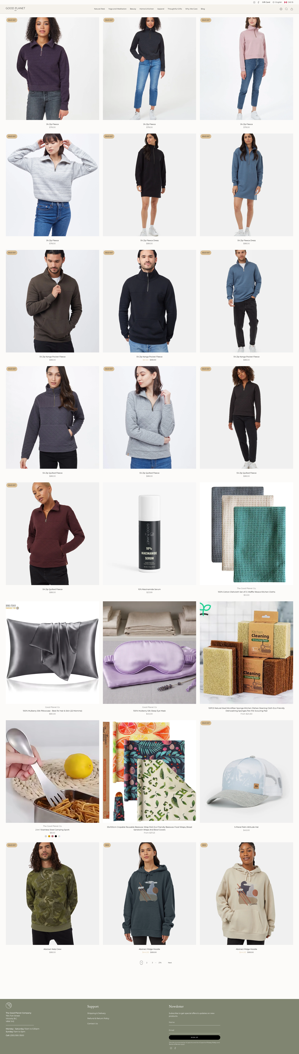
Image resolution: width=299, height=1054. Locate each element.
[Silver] (46, 836)
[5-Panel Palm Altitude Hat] (246, 771)
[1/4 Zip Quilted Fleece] (52, 417)
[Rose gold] (52, 836)
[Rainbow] (59, 836)
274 (160, 963)
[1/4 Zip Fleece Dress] (149, 185)
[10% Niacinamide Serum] (149, 533)
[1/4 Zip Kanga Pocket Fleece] (52, 301)
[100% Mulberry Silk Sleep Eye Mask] (149, 652)
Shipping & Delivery (96, 1013)
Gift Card (266, 2)
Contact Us (92, 1023)
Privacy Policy (211, 1042)
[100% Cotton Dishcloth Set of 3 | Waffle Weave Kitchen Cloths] (246, 533)
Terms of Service (174, 1044)
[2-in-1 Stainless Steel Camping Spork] (52, 771)
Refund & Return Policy (98, 1018)
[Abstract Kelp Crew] (52, 893)
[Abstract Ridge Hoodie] (149, 893)
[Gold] (49, 836)
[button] (99, 9)
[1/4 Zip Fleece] (52, 68)
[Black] (56, 836)
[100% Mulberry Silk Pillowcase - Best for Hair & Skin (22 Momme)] (52, 652)
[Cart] (291, 9)
